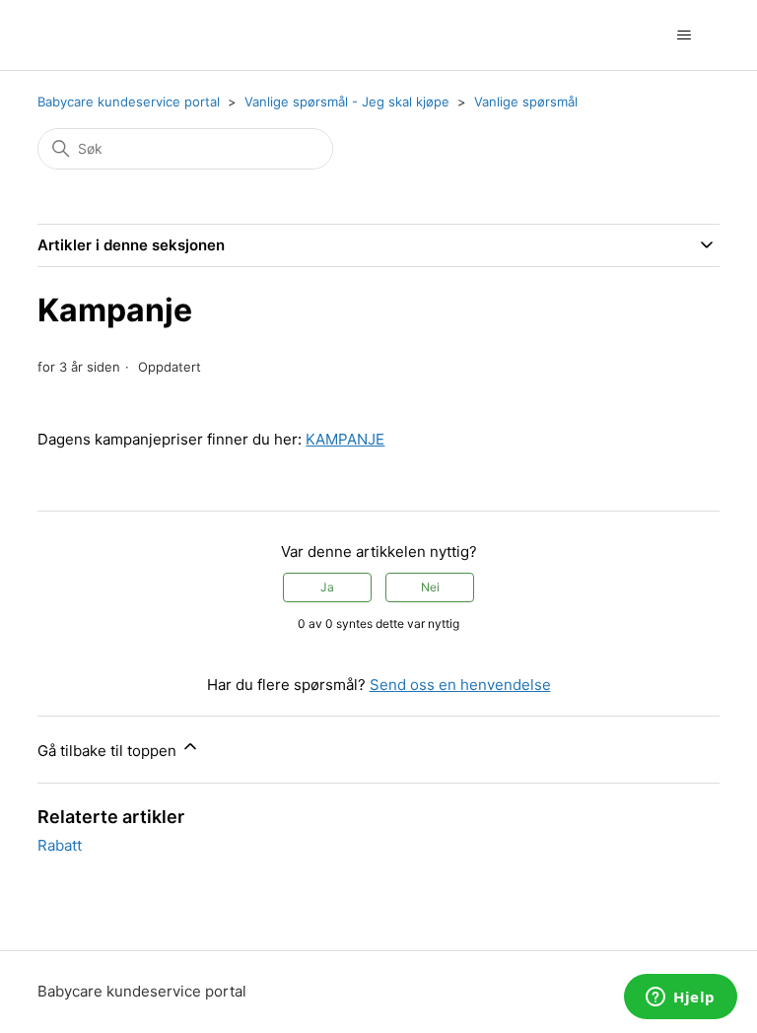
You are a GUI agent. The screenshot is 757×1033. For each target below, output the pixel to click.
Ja (327, 587)
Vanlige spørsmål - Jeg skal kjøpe (346, 101)
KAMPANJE (345, 439)
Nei (430, 587)
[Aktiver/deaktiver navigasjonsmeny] (685, 35)
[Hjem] (61, 35)
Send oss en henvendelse (460, 684)
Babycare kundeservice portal (128, 101)
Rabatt (59, 845)
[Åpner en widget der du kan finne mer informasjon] (680, 998)
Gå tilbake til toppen (108, 750)
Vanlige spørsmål (526, 101)
